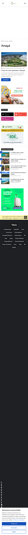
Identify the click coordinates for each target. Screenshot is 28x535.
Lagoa (11, 238)
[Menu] (3, 4)
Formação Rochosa (7, 235)
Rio (25, 244)
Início (3, 41)
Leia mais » (6, 79)
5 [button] (1, 492)
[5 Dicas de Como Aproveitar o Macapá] (14, 59)
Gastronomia (18, 235)
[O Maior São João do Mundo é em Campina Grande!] (5, 161)
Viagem (14, 247)
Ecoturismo (9, 232)
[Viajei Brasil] (14, 3)
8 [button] (1, 499)
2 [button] (1, 485)
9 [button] (1, 502)
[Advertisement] (14, 22)
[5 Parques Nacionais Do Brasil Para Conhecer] (5, 174)
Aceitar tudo (14, 523)
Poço (15, 244)
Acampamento (7, 229)
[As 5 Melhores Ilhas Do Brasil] (5, 154)
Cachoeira (16, 229)
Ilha (25, 235)
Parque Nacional (8, 241)
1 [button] (1, 482)
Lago (5, 238)
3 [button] (1, 487)
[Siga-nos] (26, 217)
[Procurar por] (25, 4)
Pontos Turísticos (6, 244)
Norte (7, 41)
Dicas (23, 229)
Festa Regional (18, 232)
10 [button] (1, 504)
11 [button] (1, 507)
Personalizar (14, 527)
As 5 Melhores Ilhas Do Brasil (17, 152)
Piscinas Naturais (19, 241)
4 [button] (1, 489)
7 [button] (1, 497)
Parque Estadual (19, 238)
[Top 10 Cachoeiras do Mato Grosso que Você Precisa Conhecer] (5, 168)
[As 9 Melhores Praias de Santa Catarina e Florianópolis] (5, 181)
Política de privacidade (18, 520)
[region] (14, 521)
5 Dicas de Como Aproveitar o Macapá (13, 70)
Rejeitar (14, 531)
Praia (20, 244)
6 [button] (1, 494)
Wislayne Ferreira (6, 68)
